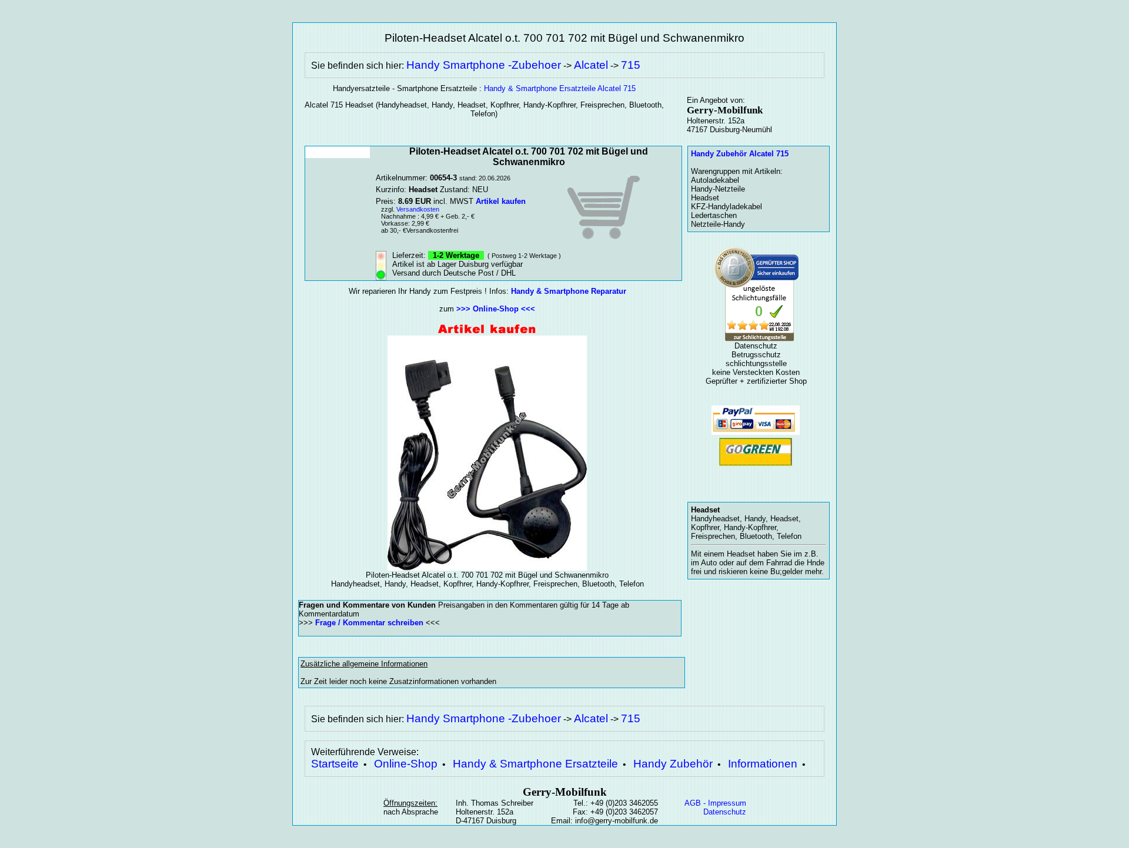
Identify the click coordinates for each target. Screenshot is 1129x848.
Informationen (762, 763)
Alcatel (591, 65)
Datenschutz (724, 811)
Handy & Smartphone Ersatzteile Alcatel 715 (560, 88)
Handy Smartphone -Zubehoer (483, 65)
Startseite (335, 763)
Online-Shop (405, 763)
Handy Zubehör (673, 763)
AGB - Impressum (715, 803)
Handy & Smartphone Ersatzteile (535, 763)
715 (630, 65)
